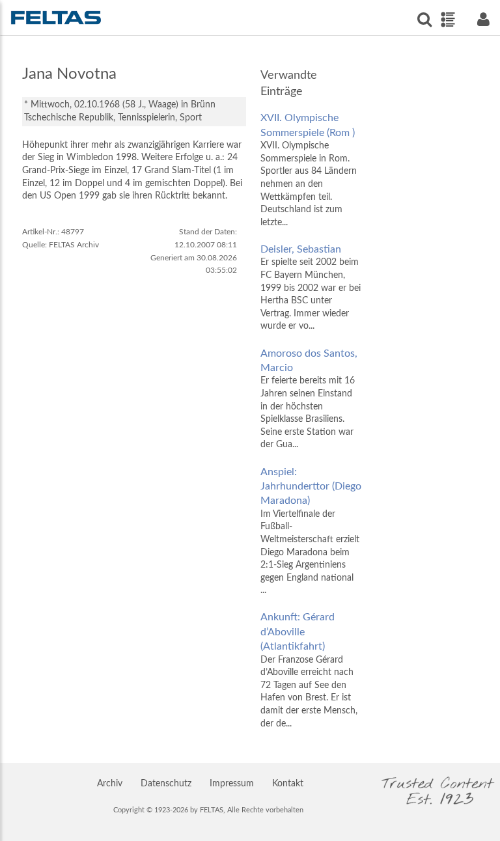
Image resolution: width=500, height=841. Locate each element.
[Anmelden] (483, 19)
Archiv (109, 783)
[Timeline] (448, 19)
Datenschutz (166, 783)
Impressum (232, 783)
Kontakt (287, 783)
